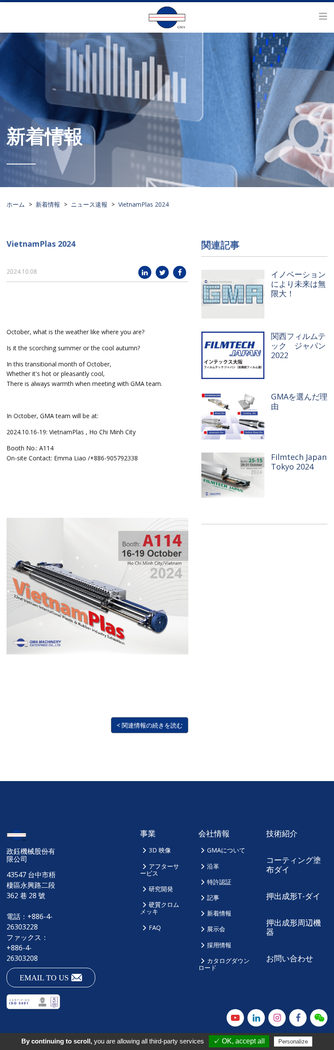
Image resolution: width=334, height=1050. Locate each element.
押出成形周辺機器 (293, 927)
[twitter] (162, 272)
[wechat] (318, 1018)
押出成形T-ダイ (293, 896)
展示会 (216, 929)
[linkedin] (144, 272)
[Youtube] (235, 1018)
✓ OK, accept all (239, 1041)
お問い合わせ (289, 958)
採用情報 (219, 945)
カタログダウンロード (224, 964)
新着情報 (219, 913)
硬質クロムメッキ (159, 908)
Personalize (293, 1041)
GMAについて (226, 850)
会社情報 (214, 833)
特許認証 (219, 882)
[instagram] (277, 1018)
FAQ (155, 927)
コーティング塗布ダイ (293, 864)
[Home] (167, 17)
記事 (213, 897)
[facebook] (179, 272)
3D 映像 (160, 850)
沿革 (213, 866)
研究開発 (161, 889)
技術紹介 (281, 833)
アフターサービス (159, 869)
